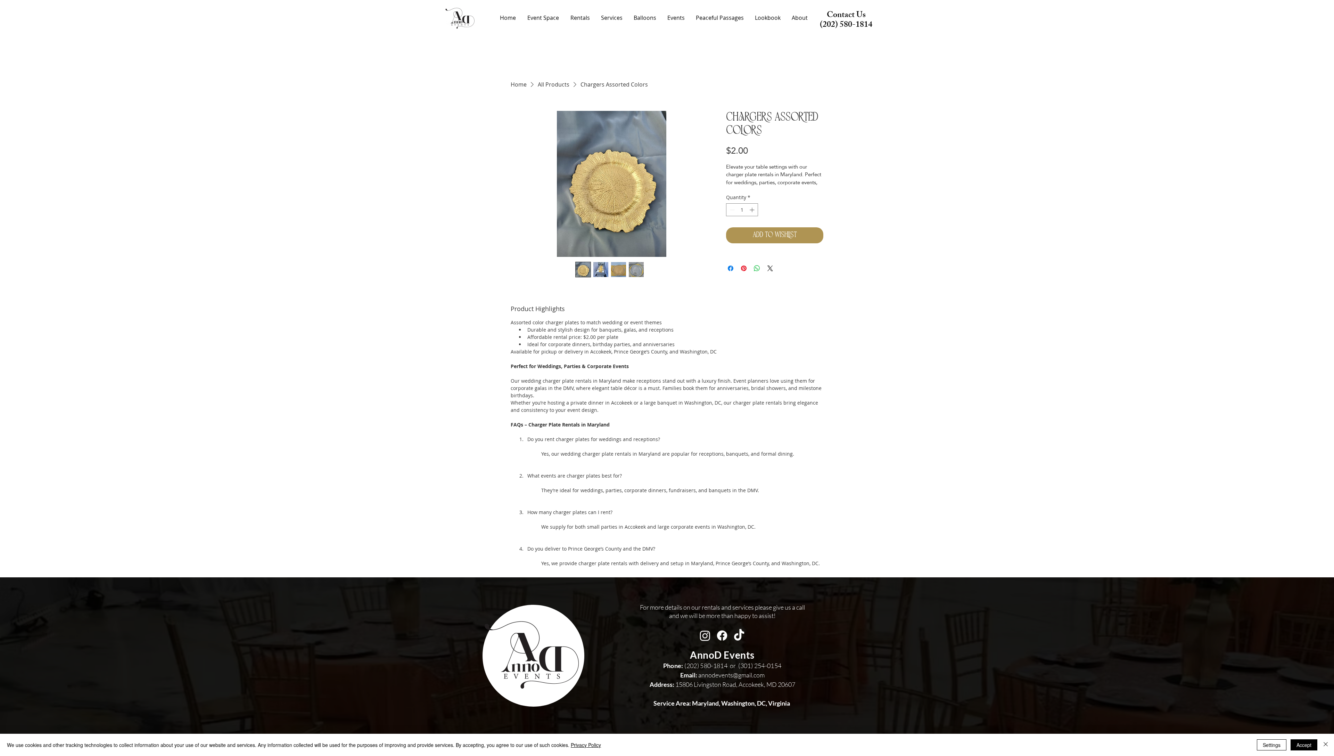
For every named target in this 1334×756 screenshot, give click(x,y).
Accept (1303, 744)
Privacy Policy (586, 744)
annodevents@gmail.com (722, 675)
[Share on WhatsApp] (757, 268)
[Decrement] (731, 210)
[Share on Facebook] (730, 268)
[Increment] (752, 210)
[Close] (1325, 744)
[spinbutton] (742, 210)
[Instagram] (705, 635)
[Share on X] (770, 268)
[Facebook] (722, 635)
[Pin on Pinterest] (744, 268)
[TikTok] (739, 635)
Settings (1272, 744)
